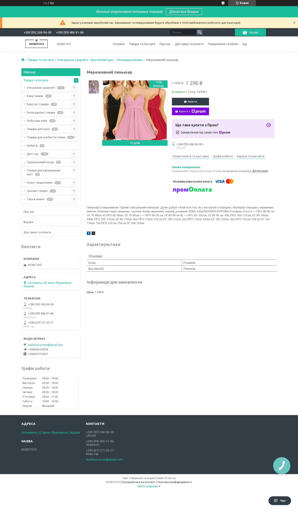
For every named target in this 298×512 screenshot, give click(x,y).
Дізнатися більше (184, 12)
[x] (93, 233)
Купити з (184, 111)
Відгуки (28, 221)
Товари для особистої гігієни (46, 137)
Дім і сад (33, 153)
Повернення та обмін (223, 44)
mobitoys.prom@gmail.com (45, 344)
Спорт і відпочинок (40, 182)
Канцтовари (35, 95)
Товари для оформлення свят (43, 172)
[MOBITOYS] (36, 44)
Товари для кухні (38, 128)
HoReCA (32, 145)
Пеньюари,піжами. (130, 60)
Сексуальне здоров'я (72, 60)
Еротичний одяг (102, 60)
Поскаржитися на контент (138, 482)
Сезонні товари (37, 190)
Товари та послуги (142, 44)
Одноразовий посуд (40, 162)
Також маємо (36, 199)
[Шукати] (200, 32)
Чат (283, 500)
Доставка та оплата (189, 44)
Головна (119, 44)
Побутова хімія (37, 120)
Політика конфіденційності (174, 482)
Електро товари (38, 104)
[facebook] (89, 233)
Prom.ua (170, 478)
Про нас (165, 44)
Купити (192, 101)
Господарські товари (41, 112)
